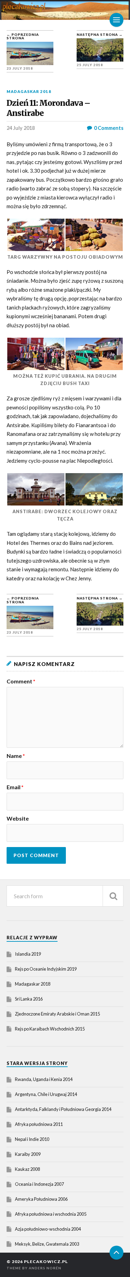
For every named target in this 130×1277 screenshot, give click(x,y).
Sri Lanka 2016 (29, 999)
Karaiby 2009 (28, 1154)
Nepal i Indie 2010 (32, 1139)
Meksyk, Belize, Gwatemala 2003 (47, 1244)
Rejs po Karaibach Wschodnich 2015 (50, 1029)
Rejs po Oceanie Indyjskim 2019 (46, 969)
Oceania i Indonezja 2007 (39, 1184)
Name (16, 756)
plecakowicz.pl (46, 1261)
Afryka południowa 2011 (39, 1124)
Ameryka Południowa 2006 (41, 1199)
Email (15, 787)
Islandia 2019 (28, 954)
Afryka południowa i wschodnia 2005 (50, 1214)
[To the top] (116, 1253)
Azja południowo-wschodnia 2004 (48, 1229)
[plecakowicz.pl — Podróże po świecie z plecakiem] (65, 10)
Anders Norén (45, 1268)
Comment (21, 681)
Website (18, 818)
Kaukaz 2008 (27, 1169)
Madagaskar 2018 (29, 91)
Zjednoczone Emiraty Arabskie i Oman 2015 (57, 1014)
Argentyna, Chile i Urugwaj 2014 (46, 1094)
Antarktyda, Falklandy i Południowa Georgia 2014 (63, 1109)
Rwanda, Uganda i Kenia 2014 (43, 1079)
